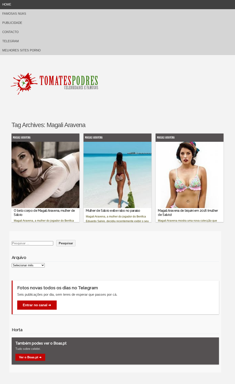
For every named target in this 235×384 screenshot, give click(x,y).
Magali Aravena (22, 137)
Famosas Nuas (14, 13)
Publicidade (12, 23)
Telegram (10, 41)
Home (6, 4)
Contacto (10, 32)
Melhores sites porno (21, 50)
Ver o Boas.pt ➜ (30, 357)
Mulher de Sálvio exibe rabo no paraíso (113, 210)
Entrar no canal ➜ (37, 305)
